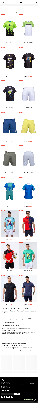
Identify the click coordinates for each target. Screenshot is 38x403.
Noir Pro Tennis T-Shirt (9, 107)
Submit (17, 393)
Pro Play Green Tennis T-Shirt (9, 42)
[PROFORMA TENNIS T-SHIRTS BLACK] (10, 288)
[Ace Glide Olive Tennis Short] (10, 158)
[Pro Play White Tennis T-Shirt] (28, 27)
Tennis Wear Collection (6, 5)
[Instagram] (4, 397)
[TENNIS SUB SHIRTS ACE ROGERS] (10, 223)
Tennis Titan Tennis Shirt (28, 205)
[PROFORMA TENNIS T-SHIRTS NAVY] (28, 288)
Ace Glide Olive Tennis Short (9, 172)
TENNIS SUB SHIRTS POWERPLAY (28, 270)
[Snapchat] (9, 397)
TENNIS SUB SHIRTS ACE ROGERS (9, 237)
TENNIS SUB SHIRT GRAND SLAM (28, 237)
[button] (16, 12)
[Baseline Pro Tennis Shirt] (10, 190)
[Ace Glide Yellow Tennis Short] (28, 125)
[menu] (1, 2)
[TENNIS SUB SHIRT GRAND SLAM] (28, 223)
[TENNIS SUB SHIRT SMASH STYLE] (10, 255)
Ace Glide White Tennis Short (28, 107)
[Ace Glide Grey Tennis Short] (28, 158)
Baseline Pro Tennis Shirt (10, 205)
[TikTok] (7, 397)
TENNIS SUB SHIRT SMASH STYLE (9, 270)
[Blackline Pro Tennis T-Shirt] (10, 60)
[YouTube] (12, 397)
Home (1, 5)
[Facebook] (2, 397)
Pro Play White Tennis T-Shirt (28, 42)
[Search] (3, 2)
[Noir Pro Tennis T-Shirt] (10, 93)
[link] (6, 371)
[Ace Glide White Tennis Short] (28, 93)
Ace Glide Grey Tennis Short (28, 172)
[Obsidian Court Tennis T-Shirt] (28, 60)
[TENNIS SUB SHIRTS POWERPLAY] (28, 255)
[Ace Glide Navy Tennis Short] (10, 125)
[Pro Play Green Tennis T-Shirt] (10, 27)
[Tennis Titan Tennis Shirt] (28, 190)
